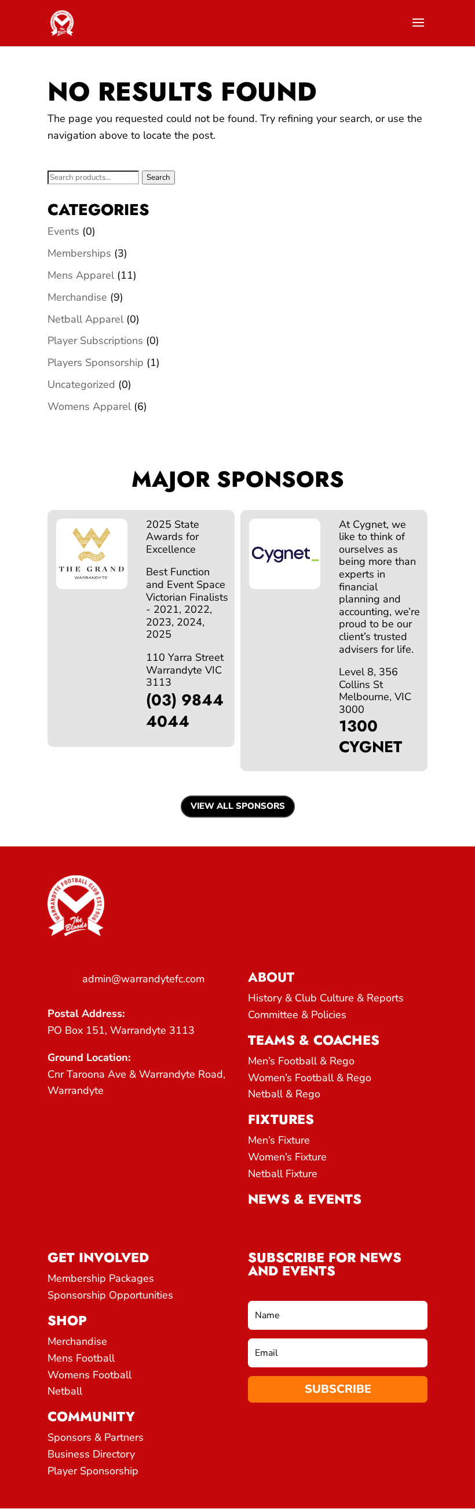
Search (158, 177)
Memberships (79, 253)
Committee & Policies (297, 1015)
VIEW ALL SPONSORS (238, 806)
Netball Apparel (85, 319)
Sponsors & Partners (96, 1437)
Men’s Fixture (279, 1140)
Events (63, 231)
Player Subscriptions (95, 340)
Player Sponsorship (93, 1471)
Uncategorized (81, 384)
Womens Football (89, 1375)
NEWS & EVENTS (304, 1199)
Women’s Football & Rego (309, 1078)
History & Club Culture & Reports (326, 998)
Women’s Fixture (287, 1157)
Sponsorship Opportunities (110, 1295)
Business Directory (91, 1454)
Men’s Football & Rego (301, 1061)
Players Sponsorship (96, 362)
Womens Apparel (89, 406)
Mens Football (81, 1358)
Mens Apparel (81, 275)
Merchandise (77, 297)
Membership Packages (101, 1278)
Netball (65, 1391)
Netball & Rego (284, 1094)
